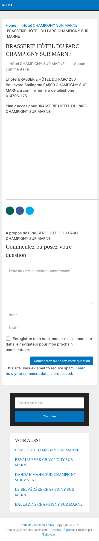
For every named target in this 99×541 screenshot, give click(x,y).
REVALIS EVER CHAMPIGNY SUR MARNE (44, 462)
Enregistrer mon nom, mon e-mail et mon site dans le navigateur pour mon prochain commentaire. (49, 344)
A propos (69, 530)
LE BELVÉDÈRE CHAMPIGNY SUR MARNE (44, 492)
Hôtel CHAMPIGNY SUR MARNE (37, 63)
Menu (8, 5)
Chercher (49, 416)
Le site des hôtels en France (37, 525)
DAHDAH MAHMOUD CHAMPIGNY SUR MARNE (45, 477)
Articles (55, 530)
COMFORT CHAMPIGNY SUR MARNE (47, 450)
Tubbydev (48, 534)
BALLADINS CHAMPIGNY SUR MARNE (49, 504)
